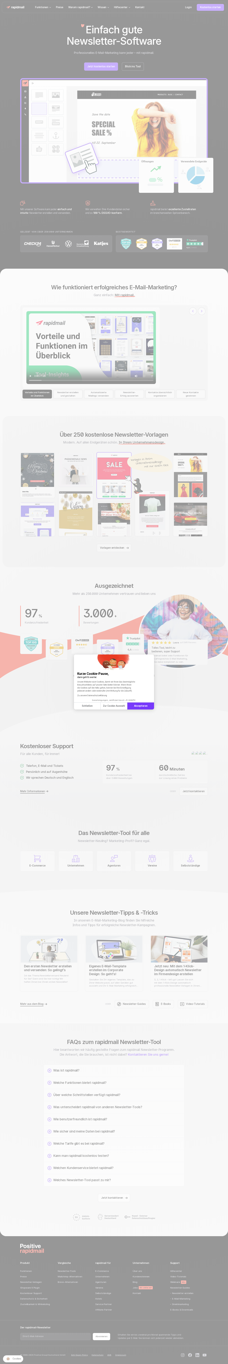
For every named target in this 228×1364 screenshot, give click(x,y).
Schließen (87, 705)
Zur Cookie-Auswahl (114, 705)
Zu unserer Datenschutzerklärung (92, 695)
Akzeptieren (141, 705)
